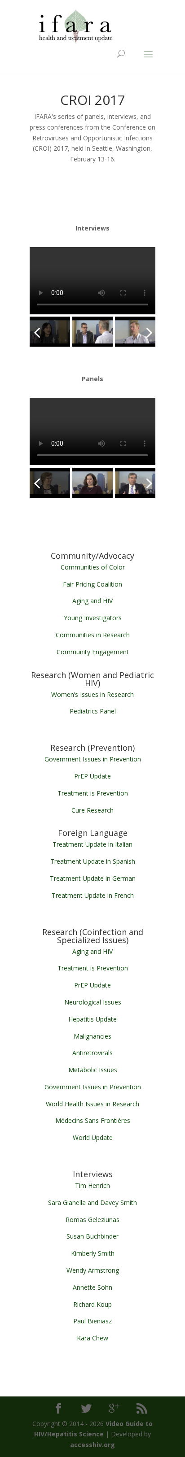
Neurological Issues (92, 1002)
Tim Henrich (92, 1185)
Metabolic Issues (92, 1070)
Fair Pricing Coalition (92, 584)
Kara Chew (92, 1338)
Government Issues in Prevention (92, 759)
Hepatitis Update (92, 1019)
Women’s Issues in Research (92, 694)
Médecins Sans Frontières (92, 1120)
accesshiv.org (92, 1444)
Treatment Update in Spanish (92, 861)
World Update (93, 1137)
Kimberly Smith (93, 1253)
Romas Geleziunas (92, 1219)
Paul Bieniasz (92, 1321)
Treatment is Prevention (92, 793)
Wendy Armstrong (92, 1270)
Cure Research (92, 810)
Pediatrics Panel (93, 711)
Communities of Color (93, 567)
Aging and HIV (92, 600)
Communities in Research (93, 635)
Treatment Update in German (93, 878)
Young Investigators (93, 617)
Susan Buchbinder (92, 1236)
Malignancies (92, 1036)
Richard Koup (92, 1304)
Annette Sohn (92, 1287)
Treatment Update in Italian (92, 844)
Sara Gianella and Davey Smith (92, 1202)
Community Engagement (93, 652)
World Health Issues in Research (92, 1104)
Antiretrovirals (92, 1052)
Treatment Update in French (93, 895)
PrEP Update (92, 776)
